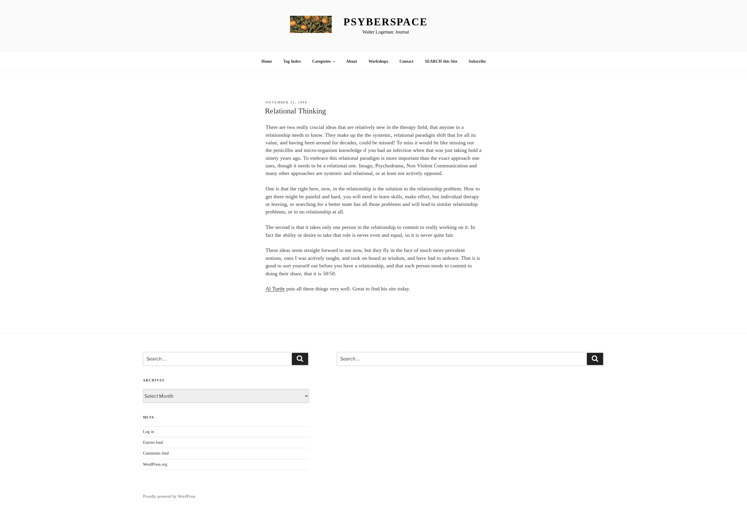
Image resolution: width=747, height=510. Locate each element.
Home (266, 61)
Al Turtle (275, 289)
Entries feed (153, 442)
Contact (406, 61)
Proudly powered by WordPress (169, 496)
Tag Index (292, 61)
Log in (148, 432)
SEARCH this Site (441, 61)
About (351, 61)
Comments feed (156, 453)
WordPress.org (155, 464)
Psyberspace (385, 22)
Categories (321, 61)
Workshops (378, 61)
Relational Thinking (295, 111)
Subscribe (477, 61)
